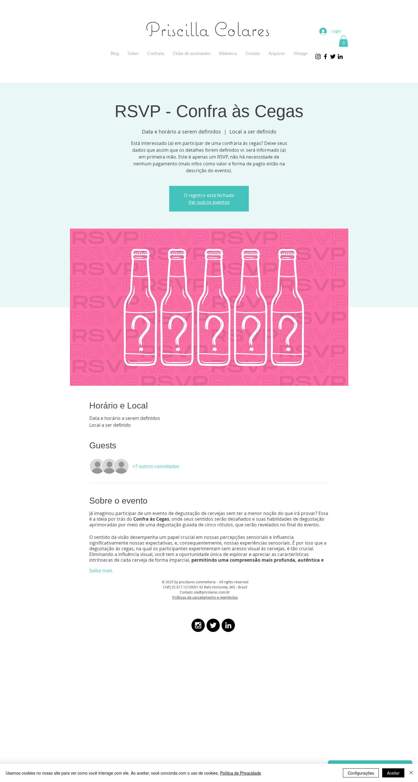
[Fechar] (411, 772)
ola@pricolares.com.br (212, 592)
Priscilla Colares (208, 29)
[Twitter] (332, 56)
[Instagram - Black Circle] (198, 625)
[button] (343, 41)
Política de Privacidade (240, 773)
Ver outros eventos (209, 202)
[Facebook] (325, 56)
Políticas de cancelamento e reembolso (205, 597)
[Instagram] (318, 56)
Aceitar (393, 773)
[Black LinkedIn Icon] (340, 56)
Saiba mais (100, 570)
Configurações (361, 773)
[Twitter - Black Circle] (213, 625)
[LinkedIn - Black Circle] (228, 625)
